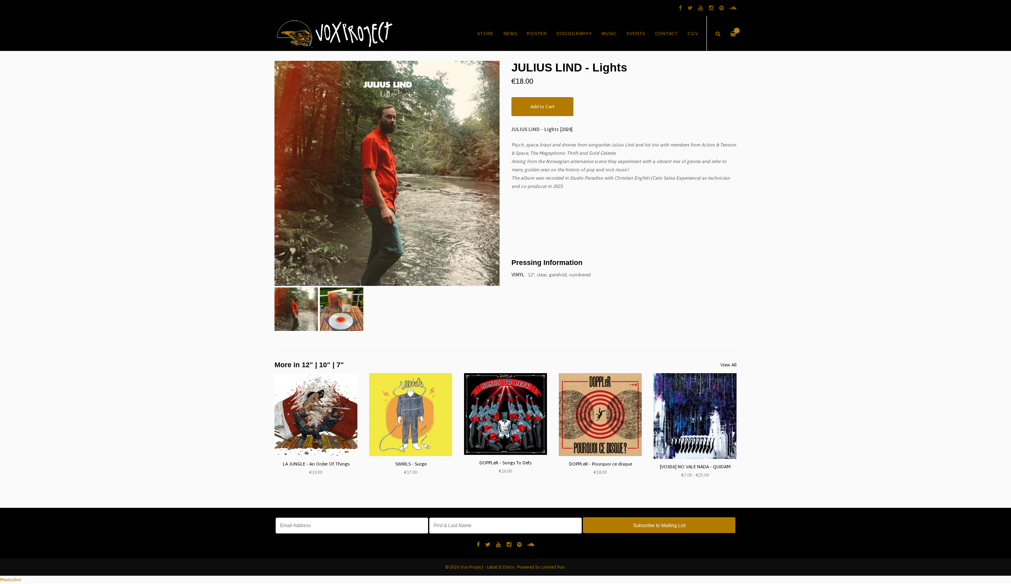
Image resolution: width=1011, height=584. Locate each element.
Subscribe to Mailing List (659, 525)
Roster (537, 33)
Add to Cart (542, 106)
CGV (693, 33)
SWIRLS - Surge (411, 464)
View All (728, 365)
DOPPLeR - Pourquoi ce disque (600, 464)
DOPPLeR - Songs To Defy (505, 463)
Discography (574, 33)
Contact (666, 33)
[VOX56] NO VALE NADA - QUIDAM (695, 466)
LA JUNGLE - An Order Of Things (316, 464)
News (510, 33)
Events (636, 33)
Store (485, 33)
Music (609, 33)
